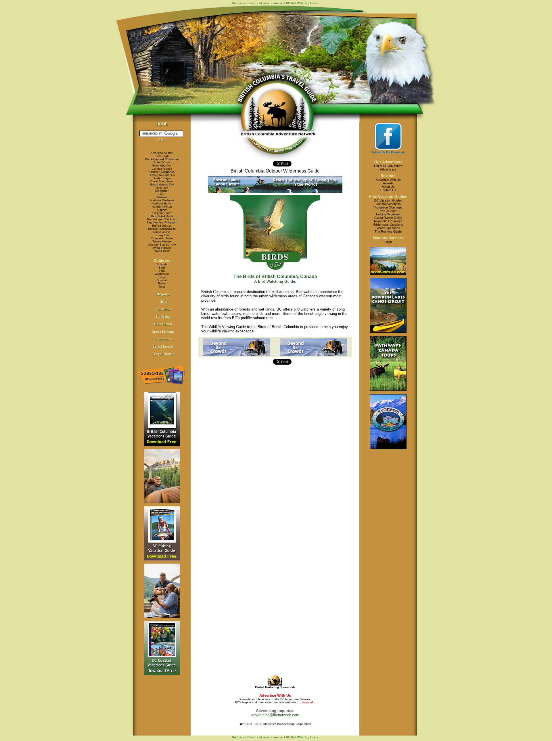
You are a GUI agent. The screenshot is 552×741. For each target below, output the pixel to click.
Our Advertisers (388, 162)
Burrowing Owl (161, 165)
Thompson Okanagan (388, 207)
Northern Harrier (162, 203)
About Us (388, 186)
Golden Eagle (162, 178)
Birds (162, 267)
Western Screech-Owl (162, 244)
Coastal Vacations (388, 204)
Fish (162, 270)
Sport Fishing (163, 331)
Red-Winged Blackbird (162, 219)
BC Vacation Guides (388, 200)
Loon (161, 194)
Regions (163, 294)
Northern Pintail (162, 206)
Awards (388, 183)
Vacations (163, 309)
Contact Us (388, 190)
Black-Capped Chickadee (162, 159)
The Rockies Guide (388, 231)
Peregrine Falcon (162, 213)
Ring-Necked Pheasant (162, 222)
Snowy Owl (162, 235)
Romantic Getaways (388, 221)
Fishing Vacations (388, 214)
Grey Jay (162, 187)
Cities (163, 301)
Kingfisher (161, 190)
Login (388, 242)
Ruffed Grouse (162, 225)
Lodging (163, 316)
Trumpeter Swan (162, 238)
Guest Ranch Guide (388, 217)
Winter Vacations (388, 228)
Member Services (388, 238)
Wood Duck (162, 250)
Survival (162, 280)
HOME (162, 124)
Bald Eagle (162, 156)
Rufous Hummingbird (162, 228)
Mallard (162, 197)
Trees (162, 277)
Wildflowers (162, 273)
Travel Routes (163, 354)
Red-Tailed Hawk (162, 216)
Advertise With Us (388, 179)
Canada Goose (162, 168)
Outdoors (162, 261)
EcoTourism (388, 210)
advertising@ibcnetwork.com (275, 715)
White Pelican (162, 247)
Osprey (162, 209)
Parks (162, 283)
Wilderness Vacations (388, 224)
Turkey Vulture (162, 241)
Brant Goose (162, 162)
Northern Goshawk (162, 200)
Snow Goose (161, 231)
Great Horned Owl (162, 184)
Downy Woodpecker (162, 175)
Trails (161, 286)
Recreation (163, 324)
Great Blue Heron (162, 181)
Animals (162, 264)
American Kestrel (162, 152)
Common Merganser (162, 171)
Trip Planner (163, 346)
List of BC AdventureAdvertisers (388, 167)
